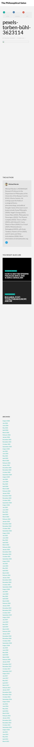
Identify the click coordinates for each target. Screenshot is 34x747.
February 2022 (6, 547)
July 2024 (5, 479)
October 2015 (6, 725)
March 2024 (6, 488)
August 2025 (6, 449)
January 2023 (6, 521)
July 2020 (5, 591)
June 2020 (5, 594)
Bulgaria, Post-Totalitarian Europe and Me (16, 299)
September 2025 (7, 446)
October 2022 (6, 528)
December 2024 (7, 467)
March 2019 (6, 629)
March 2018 (6, 657)
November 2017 (7, 666)
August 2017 (6, 673)
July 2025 (5, 451)
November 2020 (7, 582)
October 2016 (6, 697)
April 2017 (5, 683)
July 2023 (5, 507)
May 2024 (5, 484)
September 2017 (7, 671)
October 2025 (6, 444)
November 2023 (7, 498)
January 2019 (6, 633)
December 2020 (7, 580)
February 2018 (6, 659)
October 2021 (6, 556)
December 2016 (7, 692)
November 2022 (7, 526)
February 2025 (6, 463)
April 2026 (5, 430)
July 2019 (5, 619)
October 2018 (6, 641)
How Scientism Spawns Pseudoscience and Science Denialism (17, 276)
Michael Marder (10, 38)
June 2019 (5, 622)
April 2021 (5, 570)
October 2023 (6, 500)
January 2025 (6, 465)
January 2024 (6, 493)
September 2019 (7, 615)
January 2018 (6, 662)
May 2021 (5, 568)
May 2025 (5, 456)
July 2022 (5, 535)
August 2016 (6, 701)
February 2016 (6, 715)
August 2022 (6, 533)
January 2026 (6, 437)
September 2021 (7, 559)
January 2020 (6, 605)
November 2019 (7, 610)
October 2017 (6, 669)
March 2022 (6, 545)
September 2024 (7, 474)
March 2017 (6, 685)
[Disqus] (17, 333)
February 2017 (6, 687)
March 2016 (6, 713)
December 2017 (7, 664)
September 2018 (7, 643)
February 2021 (6, 575)
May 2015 (5, 736)
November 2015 (7, 722)
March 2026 (6, 432)
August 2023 (6, 505)
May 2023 (5, 512)
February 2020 (6, 603)
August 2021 (6, 561)
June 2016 (5, 706)
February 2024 (6, 491)
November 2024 (7, 470)
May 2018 (5, 652)
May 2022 (5, 540)
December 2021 (7, 552)
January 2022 (6, 549)
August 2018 (6, 645)
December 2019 (7, 608)
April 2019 (5, 626)
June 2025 (5, 453)
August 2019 (6, 617)
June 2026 (5, 425)
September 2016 (7, 699)
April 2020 (5, 598)
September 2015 (7, 727)
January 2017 (6, 690)
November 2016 (7, 694)
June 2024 (5, 481)
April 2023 (5, 514)
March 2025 (6, 460)
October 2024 (6, 472)
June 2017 (5, 678)
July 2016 (5, 704)
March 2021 (6, 573)
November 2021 (7, 554)
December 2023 (7, 495)
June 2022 (5, 538)
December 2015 (7, 720)
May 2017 (5, 680)
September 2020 (7, 587)
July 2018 (5, 648)
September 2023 (7, 502)
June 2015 (5, 734)
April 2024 (5, 486)
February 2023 (6, 519)
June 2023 (5, 509)
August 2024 (6, 477)
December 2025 (7, 439)
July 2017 (5, 676)
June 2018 (5, 650)
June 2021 (5, 566)
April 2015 (5, 739)
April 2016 (5, 711)
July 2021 (5, 563)
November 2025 (7, 442)
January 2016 (6, 718)
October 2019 (6, 612)
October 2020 (6, 584)
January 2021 (6, 577)
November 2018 (7, 638)
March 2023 (6, 516)
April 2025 (5, 458)
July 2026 (5, 423)
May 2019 (5, 624)
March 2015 (6, 741)
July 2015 (5, 732)
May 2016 (5, 708)
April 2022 (5, 542)
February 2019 (6, 631)
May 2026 (5, 428)
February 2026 (6, 435)
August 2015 (6, 729)
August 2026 (6, 421)
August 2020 (6, 589)
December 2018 (7, 636)
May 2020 (5, 596)
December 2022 (7, 523)
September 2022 (7, 531)
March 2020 (6, 601)
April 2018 (5, 654)
